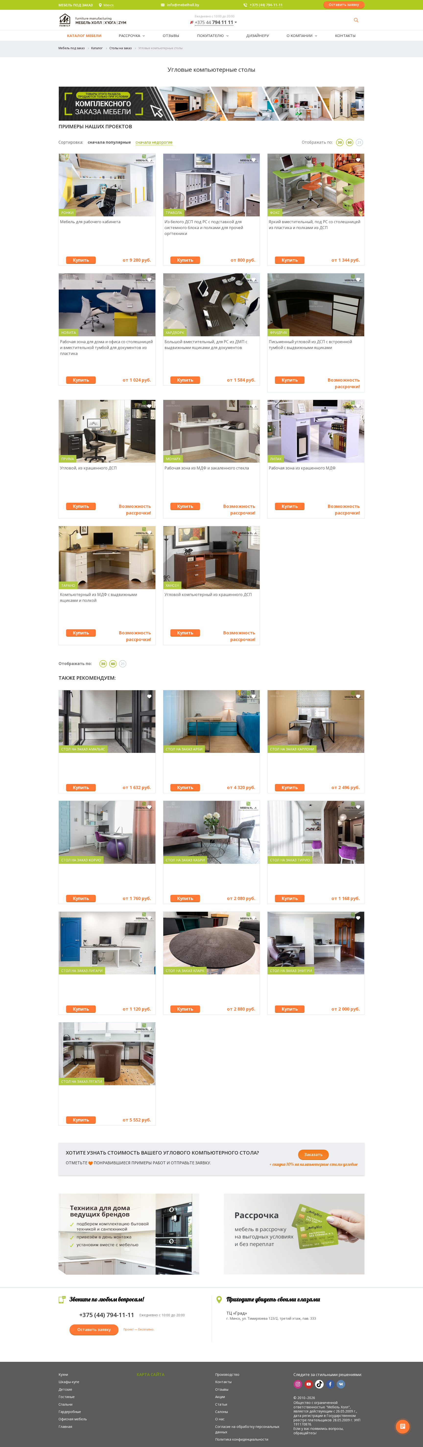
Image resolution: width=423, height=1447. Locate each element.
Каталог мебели (84, 35)
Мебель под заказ (71, 48)
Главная (65, 1426)
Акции (220, 1396)
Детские (65, 1389)
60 (350, 142)
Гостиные (67, 1396)
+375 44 (214, 22)
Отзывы (171, 35)
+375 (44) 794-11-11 (266, 4)
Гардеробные (70, 1411)
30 (340, 142)
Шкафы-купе (69, 1381)
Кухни (63, 1374)
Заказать (313, 1154)
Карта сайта (150, 1374)
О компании (299, 35)
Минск (108, 5)
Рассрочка (129, 35)
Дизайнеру (257, 35)
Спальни (65, 1404)
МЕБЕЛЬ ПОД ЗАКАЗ (76, 5)
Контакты (345, 35)
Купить (81, 260)
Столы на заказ (120, 48)
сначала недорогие (154, 142)
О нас (219, 1419)
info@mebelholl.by (183, 4)
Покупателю (210, 35)
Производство (227, 1374)
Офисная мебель (73, 1419)
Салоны (221, 1411)
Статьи (221, 1404)
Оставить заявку (344, 4)
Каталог (97, 48)
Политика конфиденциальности (241, 1439)
